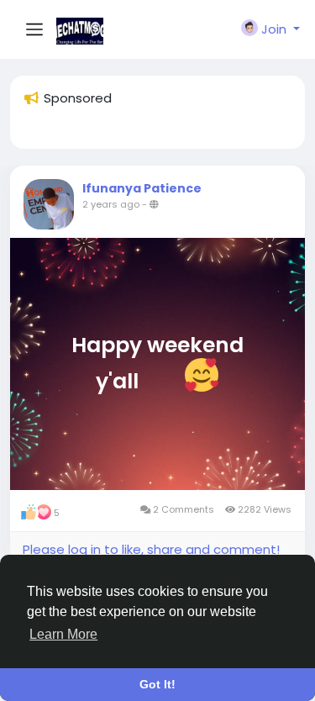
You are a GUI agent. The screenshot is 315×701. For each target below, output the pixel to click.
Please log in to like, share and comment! (151, 549)
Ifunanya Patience (142, 188)
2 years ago (110, 204)
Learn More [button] (63, 634)
